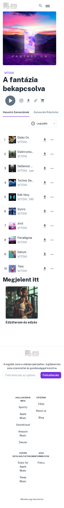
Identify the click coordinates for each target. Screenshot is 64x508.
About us (41, 410)
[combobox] (42, 123)
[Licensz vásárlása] (42, 100)
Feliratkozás (51, 375)
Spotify (23, 407)
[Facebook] (25, 387)
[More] (51, 139)
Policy (41, 462)
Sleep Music (23, 479)
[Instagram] (29, 387)
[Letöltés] (28, 100)
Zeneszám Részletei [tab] (45, 112)
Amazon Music (23, 433)
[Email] (38, 387)
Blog (41, 417)
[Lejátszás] (10, 100)
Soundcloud (23, 424)
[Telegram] (34, 387)
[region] (30, 306)
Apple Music (23, 416)
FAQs (41, 404)
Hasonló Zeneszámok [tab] (16, 112)
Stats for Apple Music (23, 466)
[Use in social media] (21, 100)
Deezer (23, 442)
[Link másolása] (35, 100)
